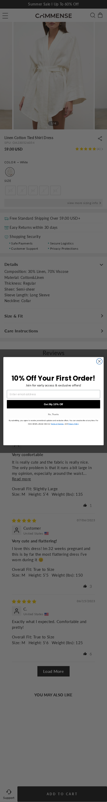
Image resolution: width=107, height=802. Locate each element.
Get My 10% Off (53, 404)
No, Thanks (53, 414)
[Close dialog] (99, 361)
